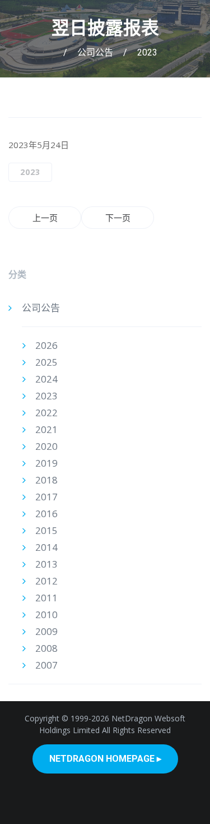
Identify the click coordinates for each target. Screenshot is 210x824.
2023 (147, 52)
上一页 (45, 217)
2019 (46, 463)
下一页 (117, 217)
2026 (46, 345)
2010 (46, 614)
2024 (46, 378)
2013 (46, 564)
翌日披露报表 (105, 28)
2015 (46, 530)
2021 (46, 429)
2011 (46, 597)
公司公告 (95, 52)
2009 (46, 631)
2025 (46, 362)
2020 (46, 446)
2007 (46, 665)
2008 (46, 648)
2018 (46, 479)
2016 (46, 513)
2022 (46, 412)
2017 (46, 496)
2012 (46, 580)
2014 (46, 547)
